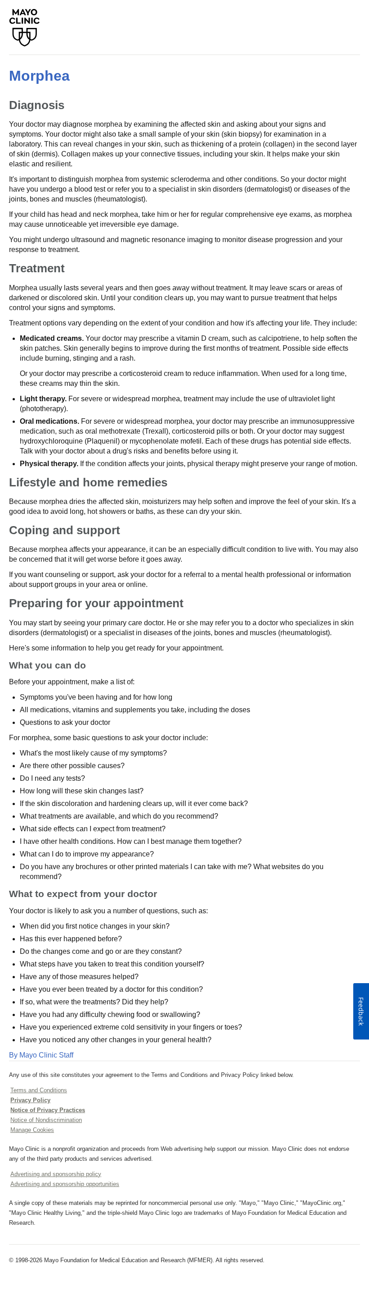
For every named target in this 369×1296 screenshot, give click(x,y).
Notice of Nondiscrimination (46, 1120)
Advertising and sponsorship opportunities (64, 1184)
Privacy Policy (30, 1100)
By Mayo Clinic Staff (41, 1055)
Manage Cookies (32, 1130)
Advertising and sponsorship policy (55, 1174)
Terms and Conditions (38, 1090)
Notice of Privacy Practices (47, 1110)
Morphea (39, 76)
